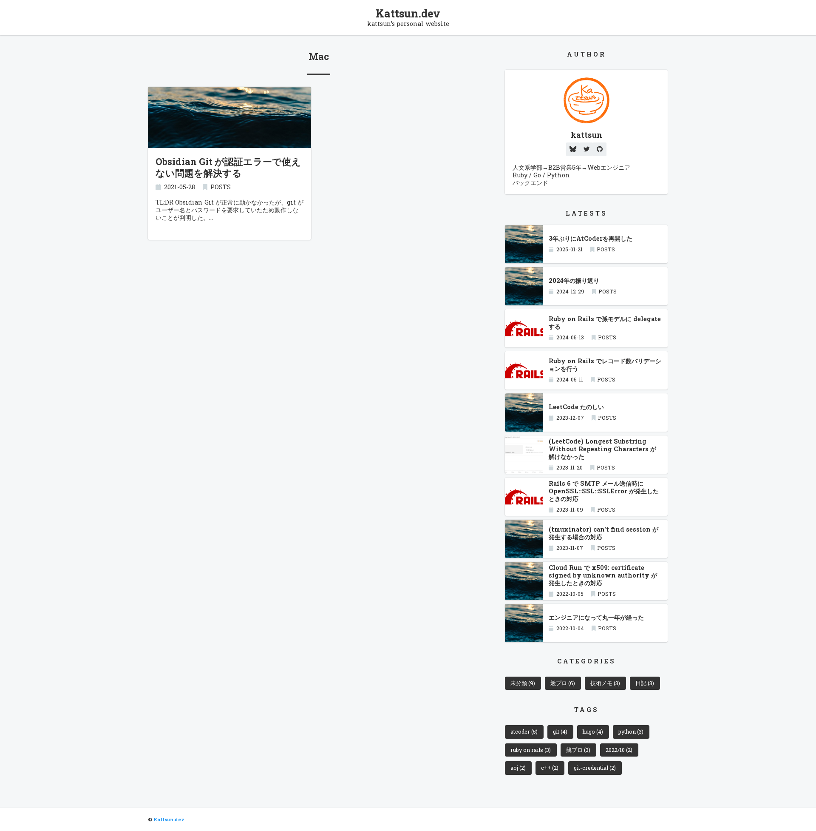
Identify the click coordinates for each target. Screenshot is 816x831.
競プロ (562, 683)
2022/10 (619, 749)
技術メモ (605, 683)
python (630, 731)
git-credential (595, 767)
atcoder (524, 731)
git (560, 731)
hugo (593, 731)
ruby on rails (530, 749)
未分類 (522, 683)
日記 (644, 683)
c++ (549, 767)
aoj (518, 767)
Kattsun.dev (408, 13)
